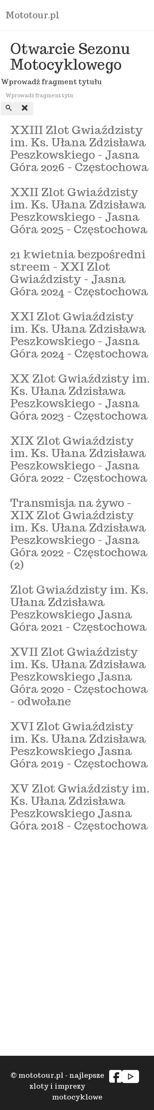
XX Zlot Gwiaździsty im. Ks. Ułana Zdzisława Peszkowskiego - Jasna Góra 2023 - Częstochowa (80, 397)
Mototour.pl (32, 15)
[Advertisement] (77, 913)
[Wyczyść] (25, 109)
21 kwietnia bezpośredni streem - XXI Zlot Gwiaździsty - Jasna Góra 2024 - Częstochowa (79, 272)
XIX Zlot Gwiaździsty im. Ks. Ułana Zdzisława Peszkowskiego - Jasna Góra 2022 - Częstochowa (78, 459)
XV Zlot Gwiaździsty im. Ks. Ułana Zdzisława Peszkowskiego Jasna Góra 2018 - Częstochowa (80, 807)
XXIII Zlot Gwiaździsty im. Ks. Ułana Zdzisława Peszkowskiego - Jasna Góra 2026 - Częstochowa (79, 148)
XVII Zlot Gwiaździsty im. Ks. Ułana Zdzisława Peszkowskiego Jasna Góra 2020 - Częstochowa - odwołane (79, 676)
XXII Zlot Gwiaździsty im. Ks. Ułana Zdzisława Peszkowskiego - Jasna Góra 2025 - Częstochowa (78, 210)
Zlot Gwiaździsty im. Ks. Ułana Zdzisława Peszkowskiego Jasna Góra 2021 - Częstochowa (79, 608)
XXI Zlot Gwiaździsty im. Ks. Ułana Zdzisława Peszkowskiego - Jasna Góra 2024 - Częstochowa (79, 335)
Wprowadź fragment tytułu (52, 81)
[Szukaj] (9, 109)
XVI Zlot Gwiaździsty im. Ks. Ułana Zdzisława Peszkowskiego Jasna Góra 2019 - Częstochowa (79, 744)
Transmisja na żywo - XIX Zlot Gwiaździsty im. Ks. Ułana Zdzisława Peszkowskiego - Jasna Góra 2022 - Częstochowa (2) (78, 533)
